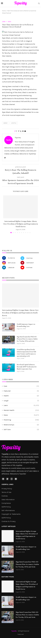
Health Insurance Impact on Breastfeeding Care (26, 325)
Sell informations (8, 510)
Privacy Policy (7, 488)
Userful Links (7, 484)
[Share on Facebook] (18, 131)
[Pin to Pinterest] (23, 131)
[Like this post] (16, 131)
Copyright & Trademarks (11, 514)
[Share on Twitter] (20, 131)
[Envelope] (15, 478)
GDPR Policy (6, 507)
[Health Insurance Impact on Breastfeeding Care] (8, 327)
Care (21, 386)
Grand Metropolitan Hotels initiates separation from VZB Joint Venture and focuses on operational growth (26, 353)
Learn (21, 405)
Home (4, 11)
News (21, 415)
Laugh (21, 401)
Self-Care (21, 429)
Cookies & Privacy (8, 521)
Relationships (21, 425)
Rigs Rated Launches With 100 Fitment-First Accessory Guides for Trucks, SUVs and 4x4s (27, 339)
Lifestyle (13, 123)
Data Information (8, 499)
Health (21, 396)
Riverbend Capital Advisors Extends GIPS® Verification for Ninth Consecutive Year (27, 367)
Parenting (21, 420)
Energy (5, 123)
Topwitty (18, 138)
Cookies (5, 496)
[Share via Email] (25, 131)
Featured (21, 391)
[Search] (39, 3)
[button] (5, 214)
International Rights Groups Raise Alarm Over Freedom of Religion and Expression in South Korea (20, 224)
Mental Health (21, 410)
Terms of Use (6, 492)
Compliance (6, 503)
